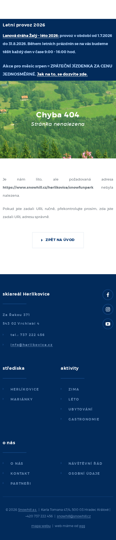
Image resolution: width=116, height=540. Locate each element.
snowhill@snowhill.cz (74, 516)
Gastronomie (84, 419)
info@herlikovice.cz (32, 345)
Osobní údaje (84, 473)
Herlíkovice (25, 389)
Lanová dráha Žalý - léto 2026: (31, 36)
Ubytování (81, 409)
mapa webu (41, 526)
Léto (74, 399)
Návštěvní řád (86, 463)
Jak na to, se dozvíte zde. (62, 74)
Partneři (21, 483)
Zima (74, 389)
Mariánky (22, 399)
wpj (82, 526)
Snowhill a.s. (27, 509)
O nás (17, 463)
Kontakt (20, 473)
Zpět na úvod (60, 240)
